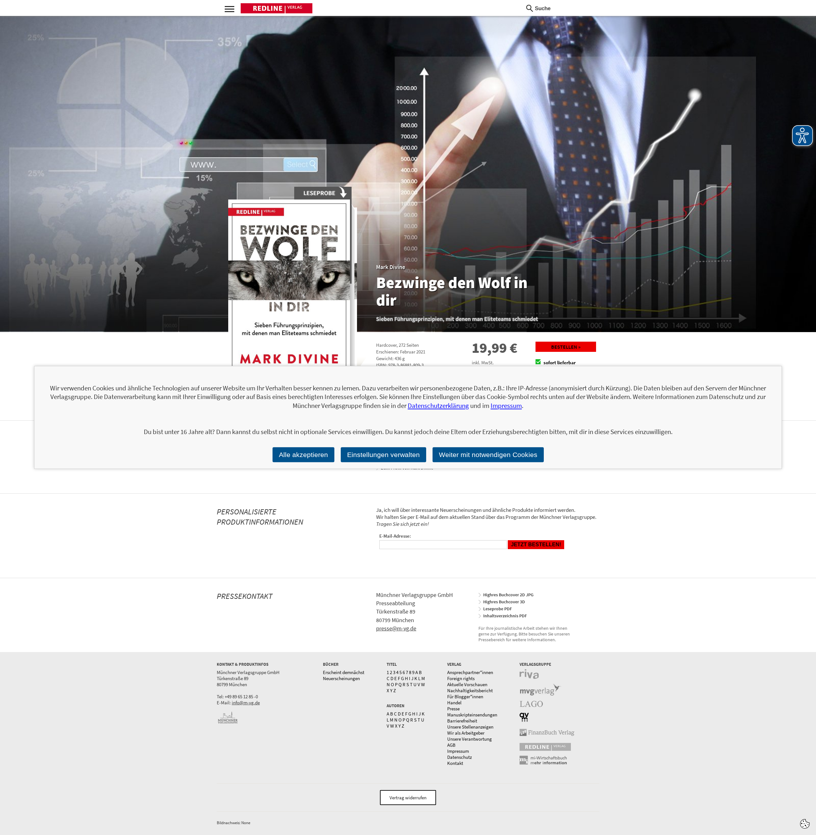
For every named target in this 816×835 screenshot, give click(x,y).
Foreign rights (461, 678)
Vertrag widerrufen (408, 798)
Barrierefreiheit (462, 721)
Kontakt (455, 763)
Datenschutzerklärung (438, 405)
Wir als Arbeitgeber (465, 733)
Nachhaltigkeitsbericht (470, 690)
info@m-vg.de (246, 703)
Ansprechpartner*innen (470, 672)
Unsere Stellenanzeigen (470, 727)
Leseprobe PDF (497, 609)
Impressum (458, 751)
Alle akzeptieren (303, 454)
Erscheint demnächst (343, 672)
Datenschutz (459, 757)
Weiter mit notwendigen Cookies (488, 454)
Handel (454, 703)
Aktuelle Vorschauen (467, 684)
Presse (453, 709)
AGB (451, 745)
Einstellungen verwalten (383, 454)
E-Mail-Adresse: (395, 536)
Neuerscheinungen (341, 678)
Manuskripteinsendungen (472, 715)
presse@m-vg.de (396, 628)
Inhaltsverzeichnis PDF (505, 616)
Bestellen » (565, 347)
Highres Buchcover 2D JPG (508, 595)
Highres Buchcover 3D (504, 602)
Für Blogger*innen (465, 696)
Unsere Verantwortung (469, 739)
